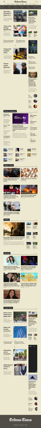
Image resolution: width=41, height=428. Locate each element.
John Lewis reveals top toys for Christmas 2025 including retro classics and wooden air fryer (33, 141)
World (8, 4)
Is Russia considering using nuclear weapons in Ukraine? (30, 399)
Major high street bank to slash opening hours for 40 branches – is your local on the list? (33, 134)
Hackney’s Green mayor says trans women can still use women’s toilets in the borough (35, 246)
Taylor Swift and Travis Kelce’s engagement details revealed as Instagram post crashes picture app (12, 284)
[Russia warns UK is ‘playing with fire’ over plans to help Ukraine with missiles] (35, 106)
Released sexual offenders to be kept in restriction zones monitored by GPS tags (28, 246)
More (37, 111)
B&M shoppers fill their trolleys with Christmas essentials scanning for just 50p (33, 116)
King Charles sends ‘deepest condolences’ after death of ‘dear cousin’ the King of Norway (11, 197)
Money (17, 4)
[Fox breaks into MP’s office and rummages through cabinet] (35, 223)
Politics (13, 4)
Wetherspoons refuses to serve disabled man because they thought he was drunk (8, 366)
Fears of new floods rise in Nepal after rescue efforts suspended (8, 314)
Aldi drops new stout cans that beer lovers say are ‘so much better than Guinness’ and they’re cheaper (11, 149)
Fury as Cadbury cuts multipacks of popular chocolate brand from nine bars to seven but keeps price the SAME (20, 127)
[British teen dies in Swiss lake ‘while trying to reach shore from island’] (30, 32)
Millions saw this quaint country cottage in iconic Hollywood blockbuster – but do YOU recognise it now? (34, 149)
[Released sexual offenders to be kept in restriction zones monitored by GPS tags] (28, 243)
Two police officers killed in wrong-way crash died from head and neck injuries (35, 338)
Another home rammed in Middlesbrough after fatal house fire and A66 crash (32, 322)
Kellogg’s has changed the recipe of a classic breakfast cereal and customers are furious (34, 154)
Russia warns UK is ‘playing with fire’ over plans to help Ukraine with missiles (30, 107)
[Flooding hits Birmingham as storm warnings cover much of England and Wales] (36, 403)
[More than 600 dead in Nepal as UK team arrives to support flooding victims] (20, 16)
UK (4, 4)
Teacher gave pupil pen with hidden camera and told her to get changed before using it (12, 213)
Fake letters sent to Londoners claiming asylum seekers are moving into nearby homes (7, 352)
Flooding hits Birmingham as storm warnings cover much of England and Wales (31, 404)
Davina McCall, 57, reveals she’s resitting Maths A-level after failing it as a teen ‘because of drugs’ (12, 268)
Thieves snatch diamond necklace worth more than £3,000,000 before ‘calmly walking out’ (8, 65)
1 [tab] (14, 45)
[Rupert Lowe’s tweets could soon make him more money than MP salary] (35, 233)
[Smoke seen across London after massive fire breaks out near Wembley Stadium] (35, 101)
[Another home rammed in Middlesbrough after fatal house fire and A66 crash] (32, 314)
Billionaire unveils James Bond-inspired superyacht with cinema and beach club (21, 41)
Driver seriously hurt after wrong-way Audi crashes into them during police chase (35, 35)
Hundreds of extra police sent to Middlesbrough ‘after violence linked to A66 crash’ (9, 342)
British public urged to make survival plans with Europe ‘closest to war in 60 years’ (14, 238)
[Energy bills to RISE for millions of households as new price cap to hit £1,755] (17, 160)
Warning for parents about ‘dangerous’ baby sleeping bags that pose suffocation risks (7, 115)
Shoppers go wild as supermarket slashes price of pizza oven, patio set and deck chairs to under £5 (22, 154)
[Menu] (4, 2)
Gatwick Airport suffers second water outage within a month (32, 68)
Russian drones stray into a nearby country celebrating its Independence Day (32, 385)
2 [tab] (15, 45)
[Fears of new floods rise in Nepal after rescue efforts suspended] (20, 317)
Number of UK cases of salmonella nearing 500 (28, 179)
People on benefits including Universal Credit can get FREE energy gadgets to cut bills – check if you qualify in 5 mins (22, 149)
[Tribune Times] (20, 1)
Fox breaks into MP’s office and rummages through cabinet (35, 227)
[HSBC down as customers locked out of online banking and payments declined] (5, 154)
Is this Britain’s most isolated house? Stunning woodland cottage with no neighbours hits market (33, 128)
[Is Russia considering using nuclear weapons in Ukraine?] (36, 398)
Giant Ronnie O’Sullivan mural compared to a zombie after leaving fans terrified (32, 57)
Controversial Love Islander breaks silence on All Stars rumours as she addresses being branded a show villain (29, 284)
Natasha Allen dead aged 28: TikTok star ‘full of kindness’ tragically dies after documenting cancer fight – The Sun (12, 301)
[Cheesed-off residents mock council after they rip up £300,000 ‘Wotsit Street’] (20, 53)
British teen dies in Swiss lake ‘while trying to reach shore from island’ (30, 35)
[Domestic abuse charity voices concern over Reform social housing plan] (28, 233)
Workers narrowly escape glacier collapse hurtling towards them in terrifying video (30, 338)
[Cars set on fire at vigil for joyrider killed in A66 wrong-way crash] (29, 189)
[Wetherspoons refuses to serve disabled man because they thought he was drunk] (20, 369)
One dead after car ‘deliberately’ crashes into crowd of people (31, 409)
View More (36, 253)
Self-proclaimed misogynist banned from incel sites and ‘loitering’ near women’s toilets (32, 82)
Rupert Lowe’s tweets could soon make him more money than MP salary (35, 237)
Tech (30, 4)
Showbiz (22, 4)
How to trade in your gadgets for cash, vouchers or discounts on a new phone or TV (7, 126)
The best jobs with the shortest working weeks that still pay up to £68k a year (33, 122)
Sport (26, 4)
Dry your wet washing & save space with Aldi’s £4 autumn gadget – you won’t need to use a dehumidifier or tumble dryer (11, 159)
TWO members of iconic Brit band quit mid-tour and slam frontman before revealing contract (28, 268)
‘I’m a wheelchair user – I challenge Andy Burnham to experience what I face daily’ (28, 227)
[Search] (37, 2)
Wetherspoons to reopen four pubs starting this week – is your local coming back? (7, 137)
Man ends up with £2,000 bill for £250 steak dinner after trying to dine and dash (30, 96)
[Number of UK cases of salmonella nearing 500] (29, 172)
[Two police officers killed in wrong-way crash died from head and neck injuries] (35, 335)
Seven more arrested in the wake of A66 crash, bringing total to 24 (32, 20)
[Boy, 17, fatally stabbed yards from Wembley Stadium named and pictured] (12, 172)
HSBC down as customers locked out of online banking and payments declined (10, 154)
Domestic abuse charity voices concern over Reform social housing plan (28, 237)
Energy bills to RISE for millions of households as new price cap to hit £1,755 (22, 159)
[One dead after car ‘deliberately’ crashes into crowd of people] (37, 409)
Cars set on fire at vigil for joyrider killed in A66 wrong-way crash (28, 196)
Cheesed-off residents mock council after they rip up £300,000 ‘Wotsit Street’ (8, 50)
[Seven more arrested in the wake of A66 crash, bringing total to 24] (32, 13)
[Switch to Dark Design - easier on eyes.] (35, 1)
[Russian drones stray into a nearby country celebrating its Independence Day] (32, 377)
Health (34, 4)
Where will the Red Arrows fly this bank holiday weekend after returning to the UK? (7, 329)
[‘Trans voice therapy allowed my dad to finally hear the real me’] (20, 30)
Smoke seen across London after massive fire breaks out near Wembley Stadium (30, 101)
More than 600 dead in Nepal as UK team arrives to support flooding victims (8, 13)
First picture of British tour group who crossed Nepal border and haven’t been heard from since (21, 342)
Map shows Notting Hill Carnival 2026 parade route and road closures (9, 41)
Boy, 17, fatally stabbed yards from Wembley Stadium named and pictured (11, 180)
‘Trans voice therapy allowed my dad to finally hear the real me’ (7, 28)
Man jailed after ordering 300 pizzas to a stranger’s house (32, 62)
